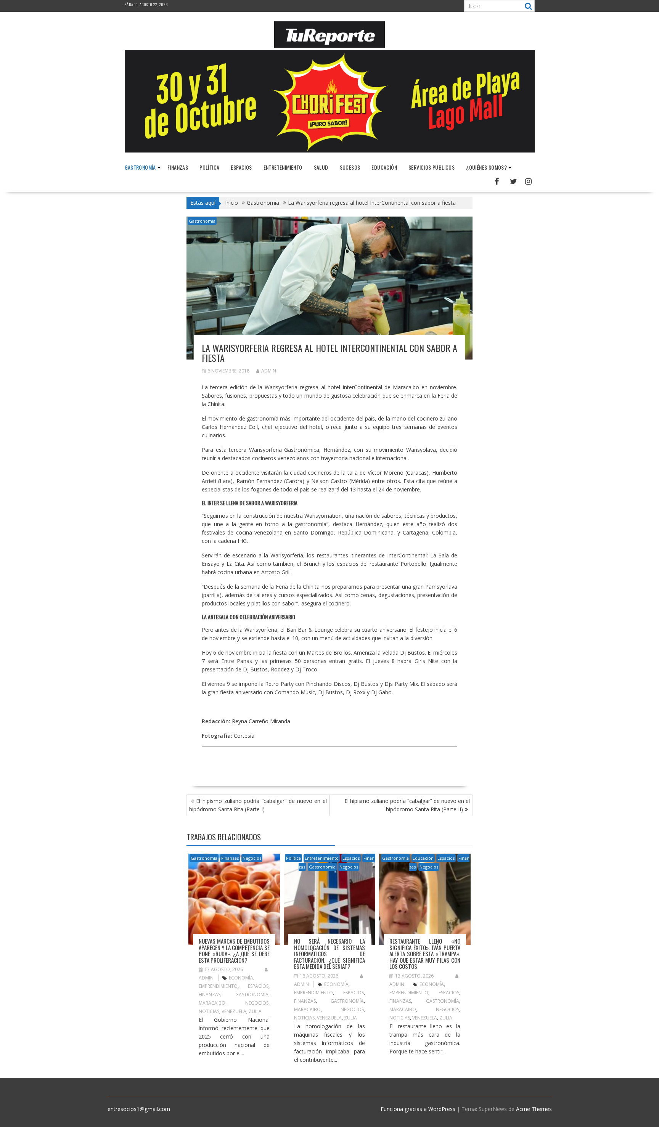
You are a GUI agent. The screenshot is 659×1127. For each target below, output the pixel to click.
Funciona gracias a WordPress (418, 1109)
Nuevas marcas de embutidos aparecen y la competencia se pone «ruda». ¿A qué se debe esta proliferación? (234, 950)
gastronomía (251, 994)
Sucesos (350, 167)
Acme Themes (534, 1109)
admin (268, 371)
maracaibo (212, 1003)
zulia (255, 1011)
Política (209, 167)
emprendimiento (218, 986)
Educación (384, 167)
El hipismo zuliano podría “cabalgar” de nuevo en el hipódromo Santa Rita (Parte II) (407, 805)
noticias (209, 1011)
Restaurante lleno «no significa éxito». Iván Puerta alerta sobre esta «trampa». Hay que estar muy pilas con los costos (424, 953)
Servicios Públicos (431, 167)
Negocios (252, 858)
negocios (256, 1003)
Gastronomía (140, 167)
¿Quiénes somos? (486, 167)
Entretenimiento (283, 167)
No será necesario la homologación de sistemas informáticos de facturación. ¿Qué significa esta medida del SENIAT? (329, 953)
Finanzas (177, 167)
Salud (321, 167)
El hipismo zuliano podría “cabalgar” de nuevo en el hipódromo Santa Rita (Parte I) (258, 805)
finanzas (209, 994)
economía (241, 977)
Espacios (241, 167)
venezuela (234, 1011)
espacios (258, 986)
